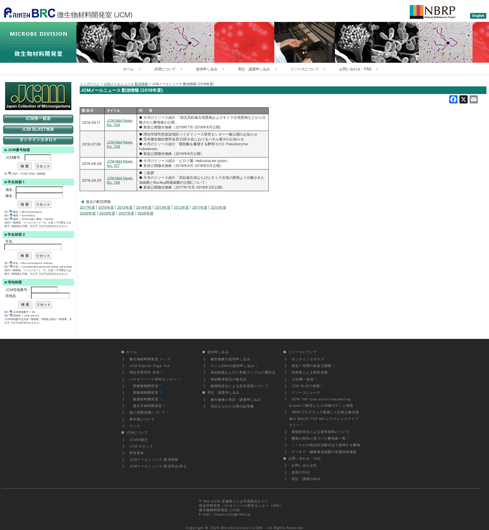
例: (6, 173)
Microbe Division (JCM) (242, 528)
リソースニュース (306, 392)
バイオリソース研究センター (152, 379)
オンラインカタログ (308, 359)
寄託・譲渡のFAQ (306, 479)
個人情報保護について (147, 412)
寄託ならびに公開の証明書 (232, 406)
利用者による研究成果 (310, 372)
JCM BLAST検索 (306, 386)
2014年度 (144, 207)
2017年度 (87, 207)
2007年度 (126, 213)
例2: (6, 215)
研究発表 (136, 453)
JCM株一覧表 (303, 379)
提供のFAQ (301, 472)
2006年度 (146, 213)
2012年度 (181, 207)
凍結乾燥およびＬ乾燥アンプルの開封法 (243, 372)
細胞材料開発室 (143, 399)
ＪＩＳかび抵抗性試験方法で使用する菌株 (326, 445)
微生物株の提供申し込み (230, 359)
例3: (6, 218)
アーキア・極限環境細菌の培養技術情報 (324, 452)
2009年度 (88, 213)
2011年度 (199, 207)
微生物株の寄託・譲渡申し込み (236, 400)
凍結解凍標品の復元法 (229, 379)
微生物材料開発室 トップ (149, 359)
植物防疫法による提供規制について (239, 386)
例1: (6, 211)
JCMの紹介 (138, 440)
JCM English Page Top (149, 366)
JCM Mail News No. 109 (119, 122)
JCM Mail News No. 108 (119, 144)
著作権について (142, 419)
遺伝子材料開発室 (145, 406)
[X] (463, 100)
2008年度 (107, 213)
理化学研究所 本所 (144, 372)
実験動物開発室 (143, 386)
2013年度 (162, 207)
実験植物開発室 (143, 392)
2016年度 (106, 207)
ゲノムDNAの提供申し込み (233, 366)
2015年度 (125, 207)
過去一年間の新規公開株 (311, 366)
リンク (134, 426)
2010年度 (218, 207)
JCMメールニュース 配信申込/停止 (158, 466)
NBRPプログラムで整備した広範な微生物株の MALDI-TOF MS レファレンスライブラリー (324, 418)
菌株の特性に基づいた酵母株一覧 (319, 438)
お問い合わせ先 (304, 465)
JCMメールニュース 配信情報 (153, 459)
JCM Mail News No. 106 (119, 180)
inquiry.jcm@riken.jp (232, 514)
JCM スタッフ (141, 446)
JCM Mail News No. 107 (119, 163)
